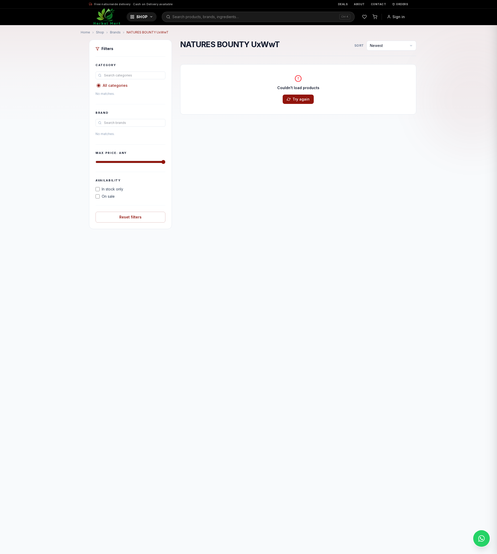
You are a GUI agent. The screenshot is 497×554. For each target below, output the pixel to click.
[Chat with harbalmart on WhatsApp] (481, 538)
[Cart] (374, 17)
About (359, 4)
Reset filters (130, 217)
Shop (142, 17)
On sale (108, 196)
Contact (378, 4)
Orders (402, 4)
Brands (115, 32)
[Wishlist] (364, 17)
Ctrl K (344, 16)
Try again (301, 99)
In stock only (112, 189)
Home (85, 32)
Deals (343, 4)
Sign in (398, 17)
